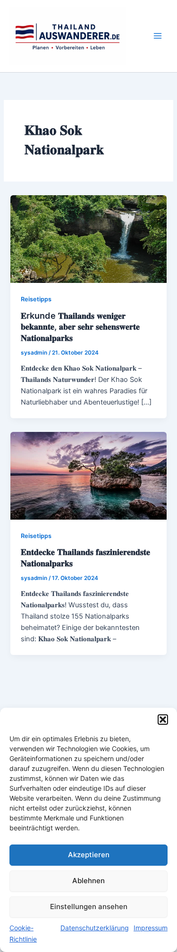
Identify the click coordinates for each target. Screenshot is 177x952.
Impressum (151, 928)
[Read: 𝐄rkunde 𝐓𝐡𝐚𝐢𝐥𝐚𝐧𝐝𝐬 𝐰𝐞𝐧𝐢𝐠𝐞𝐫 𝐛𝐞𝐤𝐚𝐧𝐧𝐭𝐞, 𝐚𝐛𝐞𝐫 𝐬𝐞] (88, 238)
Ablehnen (88, 880)
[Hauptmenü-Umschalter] (158, 36)
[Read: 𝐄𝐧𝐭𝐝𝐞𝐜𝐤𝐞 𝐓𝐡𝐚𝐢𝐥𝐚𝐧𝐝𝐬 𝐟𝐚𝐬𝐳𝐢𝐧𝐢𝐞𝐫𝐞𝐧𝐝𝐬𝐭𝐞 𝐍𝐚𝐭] (88, 475)
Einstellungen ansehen (88, 906)
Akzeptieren (89, 854)
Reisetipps (36, 299)
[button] (163, 719)
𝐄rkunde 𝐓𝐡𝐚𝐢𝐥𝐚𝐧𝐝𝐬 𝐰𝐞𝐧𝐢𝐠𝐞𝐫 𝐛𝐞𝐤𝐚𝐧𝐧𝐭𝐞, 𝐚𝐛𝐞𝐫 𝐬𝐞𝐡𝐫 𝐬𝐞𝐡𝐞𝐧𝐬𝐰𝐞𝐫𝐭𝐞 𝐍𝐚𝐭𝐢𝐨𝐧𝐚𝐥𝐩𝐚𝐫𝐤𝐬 (80, 326)
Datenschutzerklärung (94, 928)
